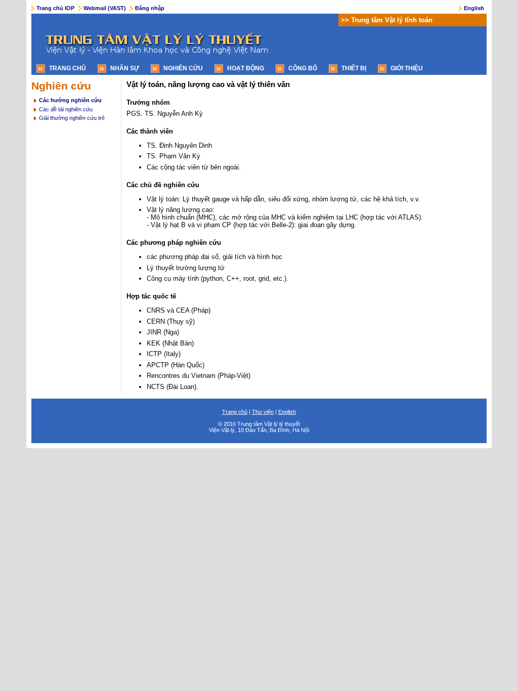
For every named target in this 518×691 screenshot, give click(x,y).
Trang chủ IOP (55, 8)
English (474, 8)
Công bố (302, 68)
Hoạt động (245, 68)
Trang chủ (67, 68)
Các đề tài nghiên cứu (66, 109)
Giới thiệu (407, 68)
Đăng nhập (149, 8)
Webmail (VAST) (104, 8)
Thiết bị (353, 68)
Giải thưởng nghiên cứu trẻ (72, 118)
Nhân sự (124, 68)
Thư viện (263, 412)
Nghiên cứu (183, 68)
